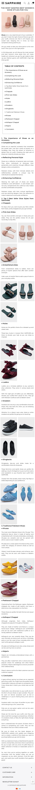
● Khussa (8, 115)
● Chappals (8, 91)
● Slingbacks (9, 109)
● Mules (7, 98)
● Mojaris (8, 126)
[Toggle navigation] (2, 3)
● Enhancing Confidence (13, 82)
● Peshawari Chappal (12, 119)
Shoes (3, 35)
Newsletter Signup (11, 782)
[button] (25, 3)
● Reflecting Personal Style (14, 79)
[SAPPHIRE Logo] (13, 3)
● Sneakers (8, 105)
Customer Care (9, 772)
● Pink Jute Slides (11, 95)
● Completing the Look (13, 76)
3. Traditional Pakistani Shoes (14, 112)
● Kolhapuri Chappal (12, 122)
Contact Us (7, 767)
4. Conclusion (9, 129)
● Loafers (8, 102)
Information (8, 777)
